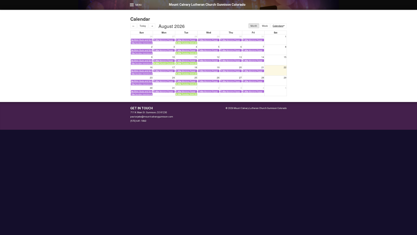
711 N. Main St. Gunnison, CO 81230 (148, 112)
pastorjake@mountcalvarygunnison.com (151, 116)
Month (254, 25)
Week (265, 25)
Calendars (278, 25)
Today (143, 25)
